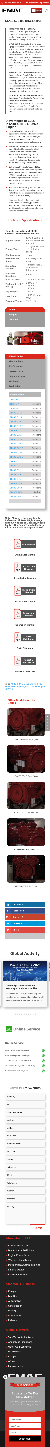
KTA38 (9, 689)
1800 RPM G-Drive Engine (24, 684)
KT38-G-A (14, 404)
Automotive (14, 1300)
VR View (13, 319)
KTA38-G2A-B (16, 448)
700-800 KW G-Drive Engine (24, 685)
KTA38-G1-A (15, 412)
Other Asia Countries (19, 1346)
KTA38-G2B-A (16, 452)
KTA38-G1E (15, 430)
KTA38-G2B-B (16, 457)
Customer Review (18, 1274)
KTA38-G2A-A (16, 443)
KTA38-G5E (15, 474)
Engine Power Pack (18, 1255)
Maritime (13, 1296)
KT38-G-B (14, 408)
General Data (16, 361)
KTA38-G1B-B (16, 426)
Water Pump (15, 1315)
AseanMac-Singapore (20, 1341)
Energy (12, 1291)
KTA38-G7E (15, 479)
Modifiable (15, 386)
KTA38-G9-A (15, 483)
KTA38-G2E (15, 461)
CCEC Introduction (18, 1245)
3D (10, 324)
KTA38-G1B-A (16, 421)
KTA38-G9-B (15, 487)
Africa (11, 1361)
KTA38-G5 (14, 470)
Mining (12, 1310)
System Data (16, 371)
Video (12, 309)
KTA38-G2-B (15, 439)
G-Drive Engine (37, 686)
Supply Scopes (17, 376)
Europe (12, 1356)
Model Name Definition (21, 1250)
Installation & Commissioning (24, 1264)
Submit (37, 1227)
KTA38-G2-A (15, 434)
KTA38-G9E (15, 496)
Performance (16, 366)
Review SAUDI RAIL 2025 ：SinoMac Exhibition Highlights (24, 987)
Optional (14, 381)
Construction (15, 1305)
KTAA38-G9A (15, 492)
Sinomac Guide (16, 1269)
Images (13, 314)
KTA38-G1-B (15, 417)
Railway (12, 1320)
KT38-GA (13, 399)
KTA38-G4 (14, 465)
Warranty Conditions (19, 1259)
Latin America (15, 1366)
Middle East (14, 1351)
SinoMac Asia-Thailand (20, 1337)
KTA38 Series (16, 356)
